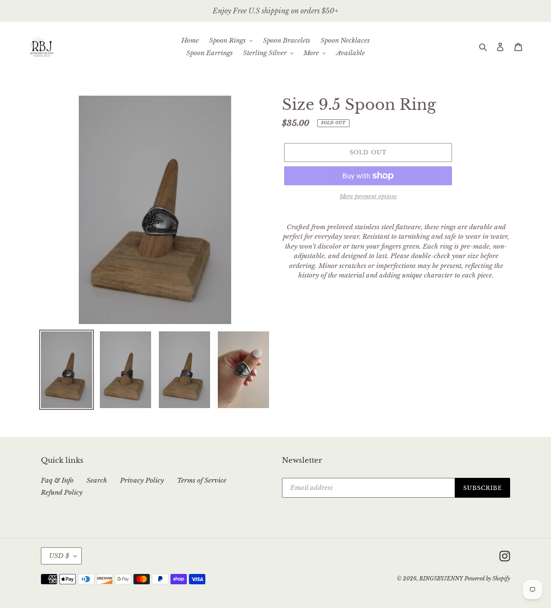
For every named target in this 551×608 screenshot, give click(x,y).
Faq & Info (57, 480)
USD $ (59, 556)
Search (97, 480)
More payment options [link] (368, 196)
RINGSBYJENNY (441, 578)
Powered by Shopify (487, 578)
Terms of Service (201, 480)
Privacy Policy (142, 480)
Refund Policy (62, 492)
